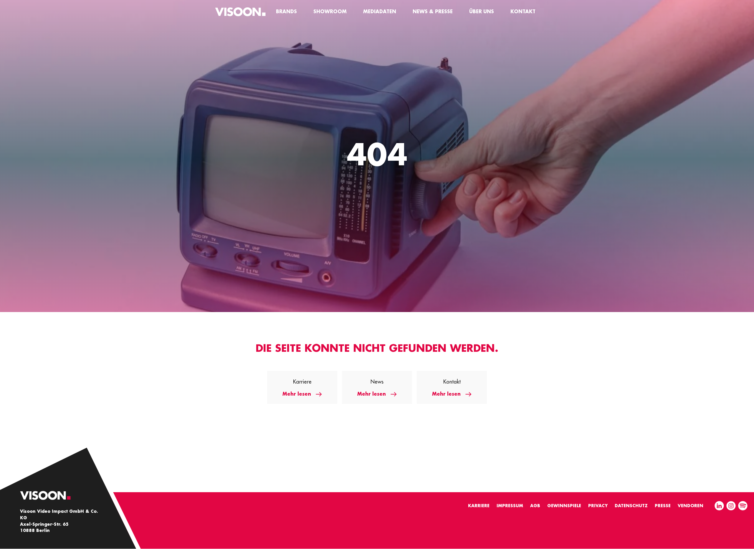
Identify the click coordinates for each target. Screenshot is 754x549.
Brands (286, 11)
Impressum (510, 506)
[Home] (240, 11)
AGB (535, 506)
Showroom (330, 11)
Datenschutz (631, 506)
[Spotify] (743, 506)
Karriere (479, 506)
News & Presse (433, 11)
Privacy (598, 506)
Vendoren (690, 506)
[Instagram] (731, 506)
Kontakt (522, 11)
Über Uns (481, 11)
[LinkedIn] (719, 506)
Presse (663, 506)
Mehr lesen (296, 394)
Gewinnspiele (564, 506)
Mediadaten (379, 11)
